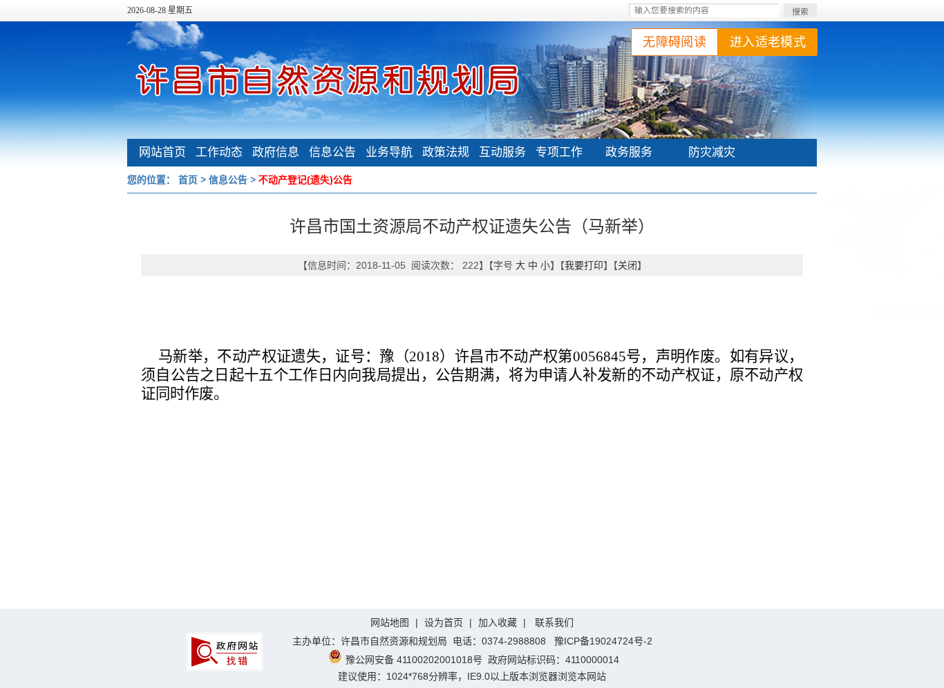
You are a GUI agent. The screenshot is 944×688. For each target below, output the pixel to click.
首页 (188, 179)
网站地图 (389, 622)
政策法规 (445, 152)
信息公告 (332, 152)
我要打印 (584, 265)
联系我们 (554, 622)
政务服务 (628, 152)
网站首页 (162, 152)
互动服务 (502, 152)
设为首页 (443, 622)
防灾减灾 (711, 152)
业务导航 (389, 152)
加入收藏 (497, 622)
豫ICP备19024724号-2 (603, 641)
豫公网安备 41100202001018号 (414, 659)
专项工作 (559, 152)
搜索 (800, 12)
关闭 (627, 265)
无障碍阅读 (674, 42)
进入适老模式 (768, 42)
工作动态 (219, 152)
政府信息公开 (275, 154)
